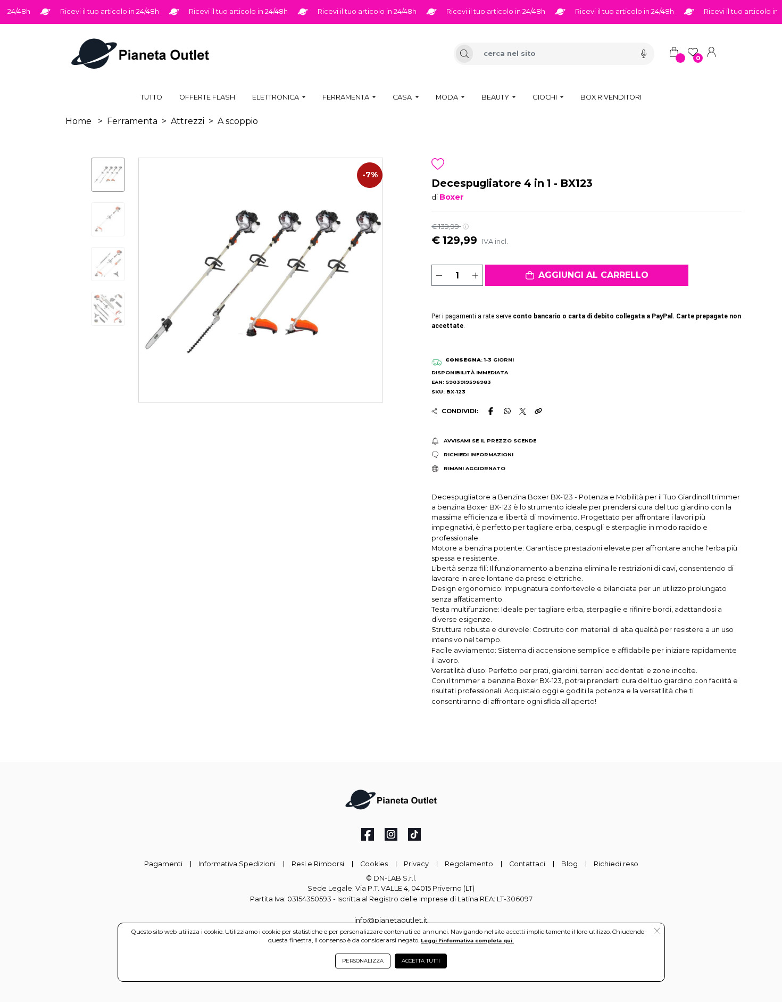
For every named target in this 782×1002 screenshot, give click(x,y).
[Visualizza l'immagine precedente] (364, 280)
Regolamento (469, 864)
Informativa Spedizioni (237, 864)
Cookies (374, 864)
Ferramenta (132, 121)
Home (78, 121)
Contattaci (527, 864)
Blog (569, 864)
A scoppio (238, 121)
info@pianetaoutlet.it (391, 920)
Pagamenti (163, 864)
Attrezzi (187, 121)
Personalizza (363, 961)
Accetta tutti (421, 961)
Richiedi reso (616, 864)
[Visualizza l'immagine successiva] (157, 280)
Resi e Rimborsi (318, 864)
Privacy (416, 864)
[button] (586, 275)
